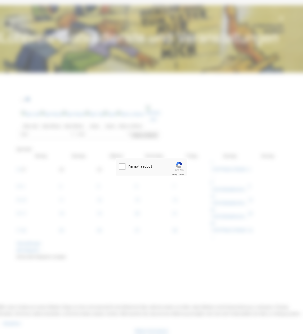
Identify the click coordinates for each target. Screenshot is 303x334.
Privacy (174, 175)
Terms (181, 175)
